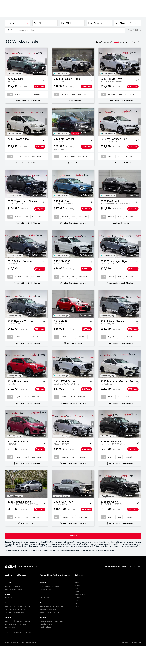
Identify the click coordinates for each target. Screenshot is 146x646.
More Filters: (120, 23)
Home (77, 583)
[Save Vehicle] (44, 80)
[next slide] (46, 61)
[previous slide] (6, 61)
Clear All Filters (134, 30)
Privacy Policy (31, 642)
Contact (77, 607)
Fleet (76, 601)
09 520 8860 (44, 598)
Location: (10, 23)
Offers (77, 592)
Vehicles (78, 586)
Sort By (117, 42)
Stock (76, 589)
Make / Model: (66, 23)
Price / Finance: (94, 23)
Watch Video (41, 73)
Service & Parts (80, 595)
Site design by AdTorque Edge (130, 642)
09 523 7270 (9, 598)
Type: (36, 23)
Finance (77, 598)
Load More (73, 536)
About (77, 604)
